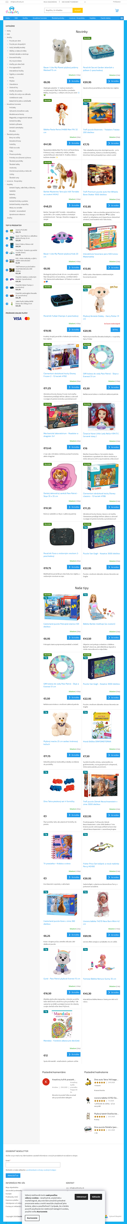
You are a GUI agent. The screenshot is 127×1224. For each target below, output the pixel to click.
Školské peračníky (16, 161)
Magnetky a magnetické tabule (20, 117)
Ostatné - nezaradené (17, 211)
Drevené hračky (15, 57)
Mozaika (12, 131)
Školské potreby (13, 134)
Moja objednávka (50, 2)
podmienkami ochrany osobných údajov (41, 1170)
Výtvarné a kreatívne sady (19, 111)
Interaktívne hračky (16, 71)
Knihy (9, 31)
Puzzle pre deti (15, 41)
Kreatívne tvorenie (14, 104)
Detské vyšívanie (15, 124)
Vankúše (12, 191)
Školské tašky (14, 164)
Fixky (11, 151)
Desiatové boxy (15, 141)
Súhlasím (96, 1196)
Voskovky (13, 168)
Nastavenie (32, 1218)
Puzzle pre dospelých (17, 44)
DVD (8, 34)
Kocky (11, 77)
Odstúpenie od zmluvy (14, 1203)
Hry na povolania (15, 61)
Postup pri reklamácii (13, 1206)
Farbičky (12, 144)
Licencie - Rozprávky (14, 181)
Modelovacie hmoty (16, 114)
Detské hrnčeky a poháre (18, 201)
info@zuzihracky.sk (77, 1188)
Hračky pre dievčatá (16, 64)
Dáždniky (12, 198)
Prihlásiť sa (13, 1175)
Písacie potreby (15, 154)
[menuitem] (7, 18)
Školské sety (14, 178)
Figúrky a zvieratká (16, 74)
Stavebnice (13, 84)
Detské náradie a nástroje (19, 54)
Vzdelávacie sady (15, 97)
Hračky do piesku (15, 91)
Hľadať (78, 10)
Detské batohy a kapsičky (19, 204)
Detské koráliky (15, 121)
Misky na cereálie (15, 208)
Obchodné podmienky (70, 2)
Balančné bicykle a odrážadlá (20, 101)
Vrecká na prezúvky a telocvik (20, 171)
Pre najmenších (15, 67)
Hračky (9, 37)
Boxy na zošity (14, 137)
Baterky (12, 194)
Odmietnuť (81, 1196)
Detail (115, 330)
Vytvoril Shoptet (115, 1216)
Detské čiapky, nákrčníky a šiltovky (22, 187)
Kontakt (9, 1194)
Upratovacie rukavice (17, 214)
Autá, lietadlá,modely (17, 47)
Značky (9, 218)
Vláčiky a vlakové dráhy (18, 51)
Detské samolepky (16, 127)
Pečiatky (12, 107)
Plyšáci (12, 81)
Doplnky (10, 184)
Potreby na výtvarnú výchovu (20, 157)
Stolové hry (13, 87)
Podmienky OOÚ (12, 1197)
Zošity (11, 174)
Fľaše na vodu (14, 147)
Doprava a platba (12, 1200)
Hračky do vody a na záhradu (20, 94)
